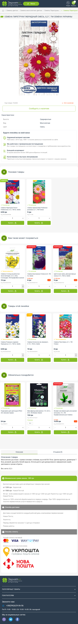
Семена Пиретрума (51, 10)
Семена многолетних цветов (31, 10)
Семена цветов (12, 10)
